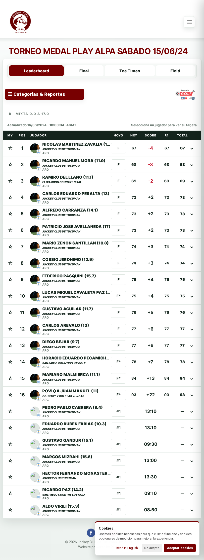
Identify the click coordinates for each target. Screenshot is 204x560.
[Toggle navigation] (189, 22)
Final (84, 70)
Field (175, 70)
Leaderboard (36, 70)
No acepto (151, 548)
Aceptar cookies (180, 548)
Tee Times (129, 70)
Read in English (127, 548)
